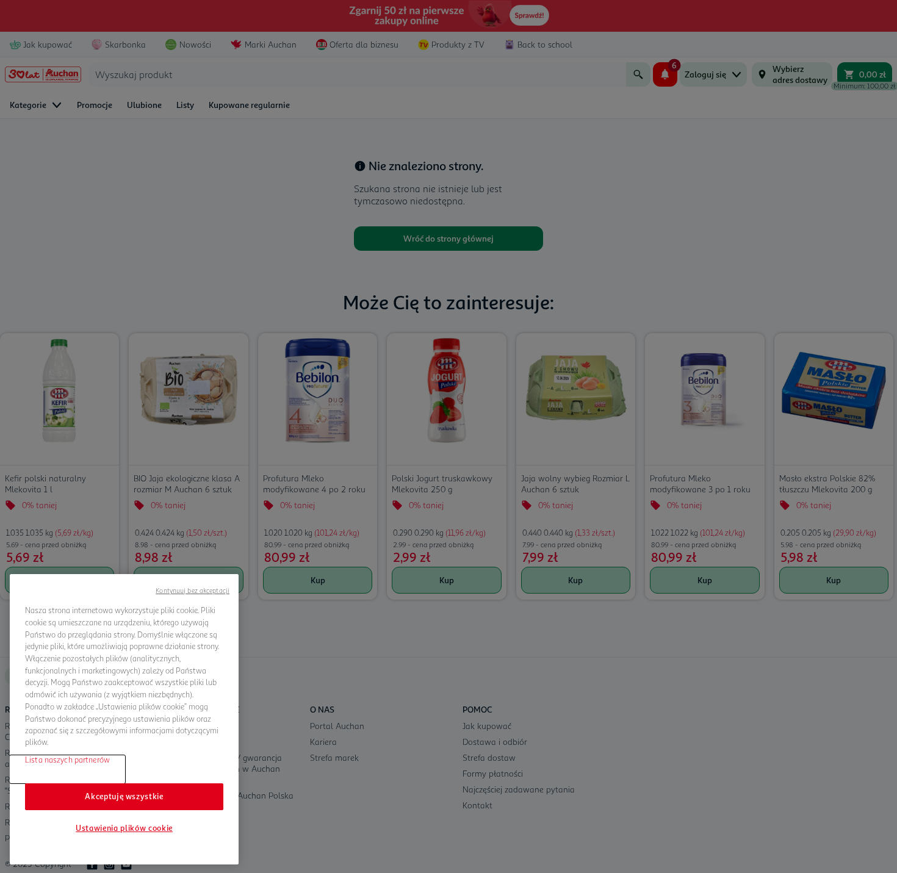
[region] (124, 719)
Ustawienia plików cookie (124, 828)
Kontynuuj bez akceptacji (192, 590)
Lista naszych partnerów (67, 759)
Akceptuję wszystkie (124, 796)
